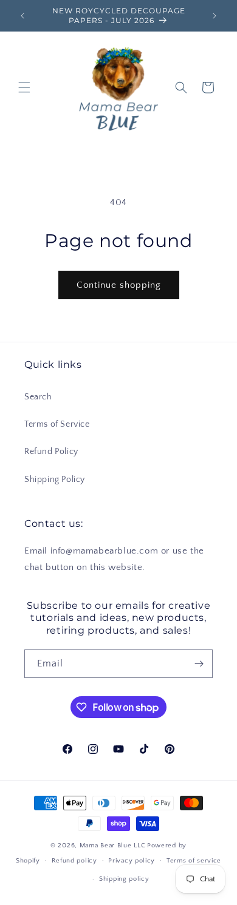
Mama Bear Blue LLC (113, 845)
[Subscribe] (198, 663)
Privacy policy (131, 860)
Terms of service (194, 860)
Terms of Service (57, 424)
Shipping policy (124, 879)
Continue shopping (119, 285)
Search (38, 397)
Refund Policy (51, 451)
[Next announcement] (214, 15)
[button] (24, 87)
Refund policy (74, 860)
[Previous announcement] (22, 15)
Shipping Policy (54, 479)
